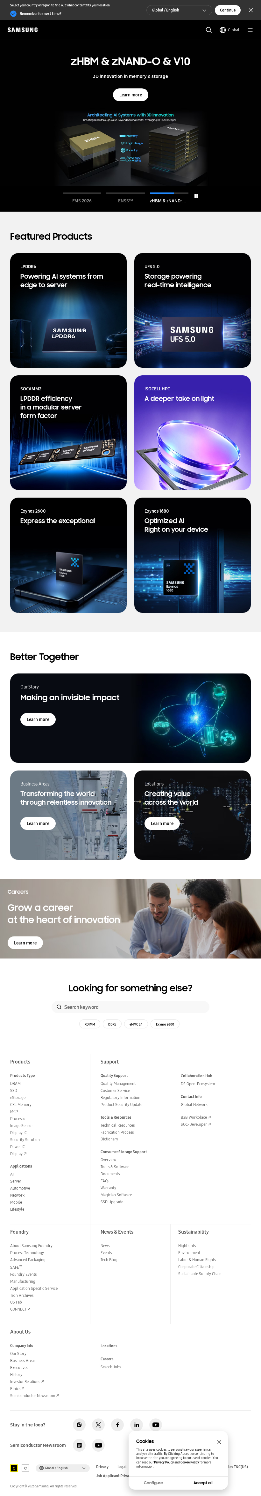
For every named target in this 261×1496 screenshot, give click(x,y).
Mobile (16, 1202)
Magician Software (116, 1195)
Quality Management (118, 1083)
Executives (19, 1367)
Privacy (102, 1467)
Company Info (21, 1345)
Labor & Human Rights (197, 1259)
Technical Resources (118, 1125)
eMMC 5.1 (136, 1024)
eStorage (17, 1097)
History (16, 1374)
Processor (18, 1118)
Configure (153, 1482)
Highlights (187, 1245)
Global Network (194, 1104)
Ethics (15, 1388)
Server (15, 1181)
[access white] (25, 1468)
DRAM (15, 1083)
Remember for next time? (40, 13)
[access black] (14, 1468)
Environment (189, 1252)
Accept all (203, 1482)
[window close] (219, 1442)
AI (12, 1174)
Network (17, 1195)
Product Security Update (121, 1104)
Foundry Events (23, 1274)
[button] (82, 198)
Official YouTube (155, 1424)
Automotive (20, 1188)
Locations (109, 1346)
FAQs (105, 1181)
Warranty (108, 1188)
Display (16, 1153)
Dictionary (109, 1139)
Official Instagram (79, 1424)
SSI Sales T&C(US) (233, 1467)
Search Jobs (111, 1367)
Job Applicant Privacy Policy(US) (123, 1475)
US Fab (16, 1302)
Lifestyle (17, 1209)
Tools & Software (115, 1166)
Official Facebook (117, 1424)
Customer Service (115, 1090)
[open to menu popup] (250, 30)
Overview (108, 1159)
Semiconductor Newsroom (32, 1395)
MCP (14, 1111)
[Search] (59, 1007)
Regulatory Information (120, 1097)
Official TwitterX (98, 1424)
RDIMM (90, 1024)
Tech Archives (21, 1295)
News (105, 1245)
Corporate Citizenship (196, 1266)
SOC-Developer (194, 1124)
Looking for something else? (130, 988)
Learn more (130, 95)
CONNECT (18, 1309)
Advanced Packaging (28, 1259)
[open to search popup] (209, 30)
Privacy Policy (164, 1462)
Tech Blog (109, 1259)
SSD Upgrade (112, 1202)
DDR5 (112, 1024)
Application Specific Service (34, 1288)
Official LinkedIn (136, 1424)
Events (106, 1252)
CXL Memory (21, 1104)
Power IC (17, 1146)
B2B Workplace (194, 1117)
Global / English (165, 10)
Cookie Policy (189, 1462)
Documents (110, 1174)
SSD (13, 1090)
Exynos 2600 (165, 1024)
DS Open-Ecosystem (198, 1083)
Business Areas (22, 1360)
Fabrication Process (117, 1132)
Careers (107, 1359)
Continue (228, 10)
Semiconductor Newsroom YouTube (98, 1445)
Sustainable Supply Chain (200, 1273)
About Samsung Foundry (31, 1245)
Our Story (18, 1353)
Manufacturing (22, 1281)
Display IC (18, 1132)
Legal (122, 1467)
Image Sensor (21, 1125)
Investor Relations (25, 1381)
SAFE (16, 1267)
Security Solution (25, 1139)
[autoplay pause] (196, 196)
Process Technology (27, 1252)
